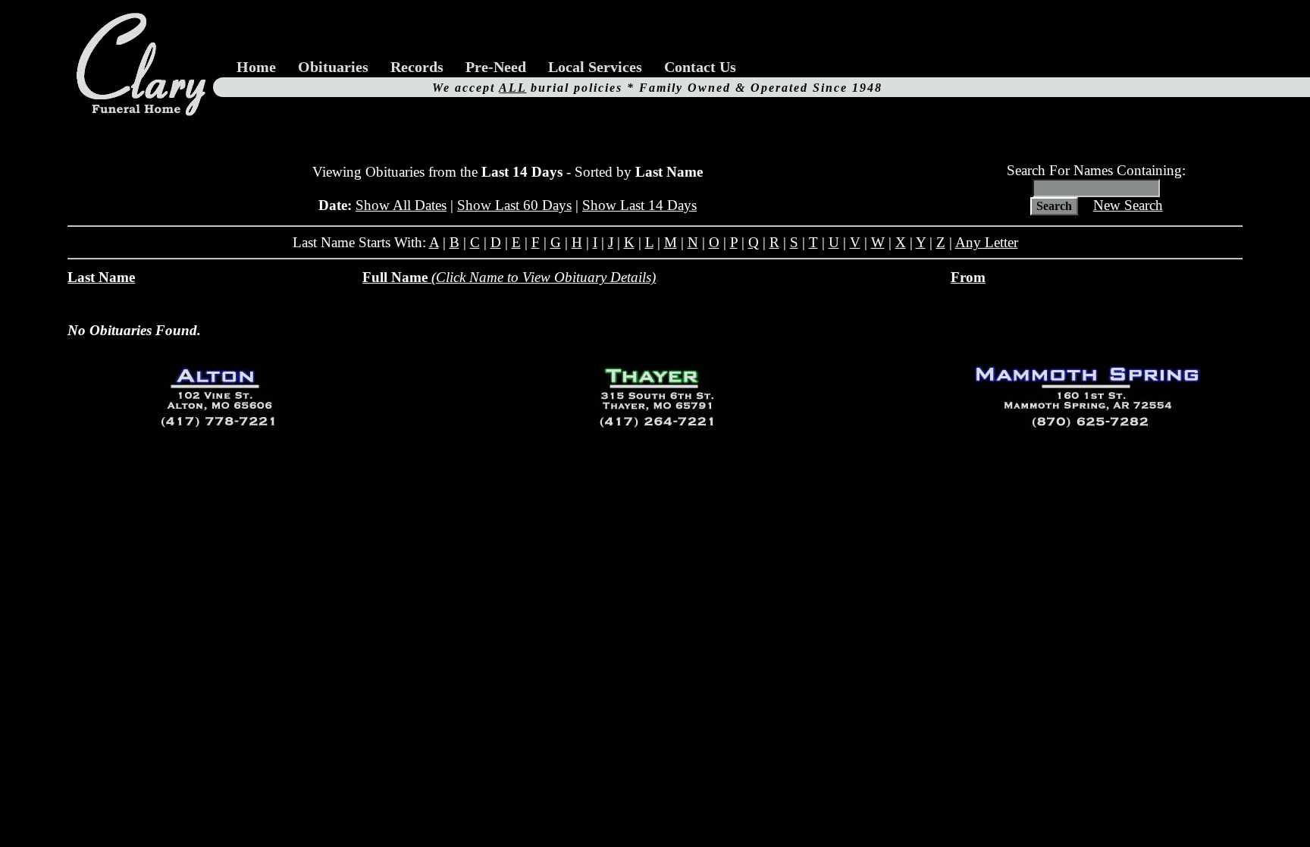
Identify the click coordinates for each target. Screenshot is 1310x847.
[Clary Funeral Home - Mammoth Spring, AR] (1087, 396)
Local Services (595, 66)
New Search (1128, 205)
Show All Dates (401, 205)
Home (256, 66)
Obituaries (333, 66)
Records (416, 66)
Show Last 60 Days (514, 205)
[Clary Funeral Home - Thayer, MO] (655, 396)
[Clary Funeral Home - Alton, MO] (216, 396)
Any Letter (986, 242)
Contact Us (700, 66)
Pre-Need (495, 66)
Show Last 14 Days (639, 205)
